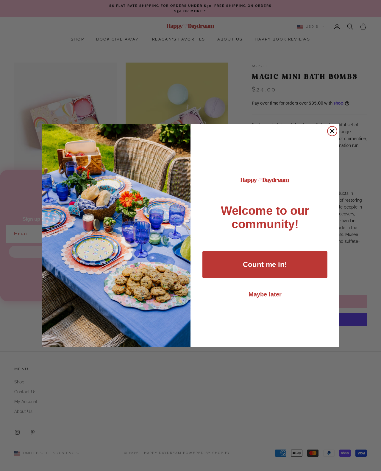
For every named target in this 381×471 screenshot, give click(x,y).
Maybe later (265, 294)
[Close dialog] (332, 131)
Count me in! (265, 264)
